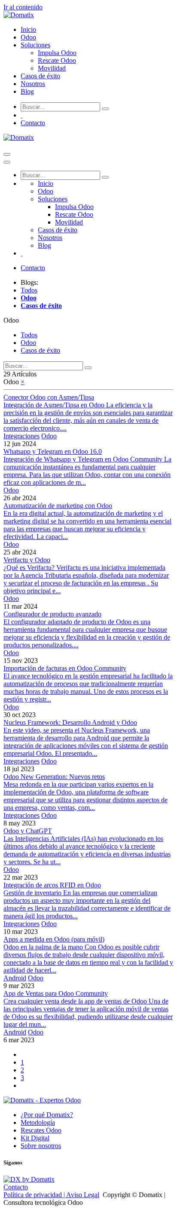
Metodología (38, 1122)
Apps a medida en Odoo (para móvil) (53, 939)
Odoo (49, 436)
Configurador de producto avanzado (52, 614)
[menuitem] (28, 29)
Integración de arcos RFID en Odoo (52, 885)
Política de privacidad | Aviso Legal (51, 1194)
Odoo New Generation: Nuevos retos (54, 776)
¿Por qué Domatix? (47, 1114)
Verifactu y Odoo (26, 559)
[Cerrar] (6, 162)
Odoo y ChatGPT (27, 830)
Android (14, 978)
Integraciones (21, 436)
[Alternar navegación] (6, 154)
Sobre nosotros (41, 1145)
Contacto (33, 122)
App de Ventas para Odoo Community (55, 993)
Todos (29, 290)
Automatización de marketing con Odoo (57, 505)
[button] (11, 320)
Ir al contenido (23, 7)
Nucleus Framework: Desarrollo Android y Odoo (70, 722)
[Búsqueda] (105, 109)
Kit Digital (35, 1138)
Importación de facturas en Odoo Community (64, 668)
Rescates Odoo (41, 1130)
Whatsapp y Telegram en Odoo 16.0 (52, 451)
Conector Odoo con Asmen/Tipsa (48, 397)
